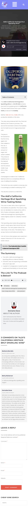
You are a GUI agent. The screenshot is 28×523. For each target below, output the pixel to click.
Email (3, 470)
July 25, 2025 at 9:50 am (8, 378)
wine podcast (21, 291)
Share (24, 49)
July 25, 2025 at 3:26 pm (8, 392)
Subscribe (18, 49)
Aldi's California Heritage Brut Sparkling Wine (14, 288)
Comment (4, 441)
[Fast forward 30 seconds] (13, 47)
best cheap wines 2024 (8, 291)
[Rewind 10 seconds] (7, 47)
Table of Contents (8, 97)
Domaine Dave (16, 25)
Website (3, 478)
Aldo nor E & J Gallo (12, 115)
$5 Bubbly (6, 286)
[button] (14, 4)
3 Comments (14, 30)
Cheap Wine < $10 (15, 27)
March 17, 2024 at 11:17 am (8, 353)
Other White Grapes (20, 28)
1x (10, 47)
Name (3, 463)
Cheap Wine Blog (9, 28)
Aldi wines (14, 286)
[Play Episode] (3, 46)
